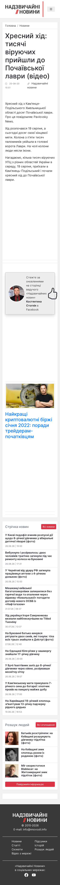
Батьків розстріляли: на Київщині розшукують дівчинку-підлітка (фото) (37, 737)
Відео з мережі (21, 853)
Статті (16, 845)
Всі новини (49, 526)
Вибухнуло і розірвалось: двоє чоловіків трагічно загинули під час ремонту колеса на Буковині (28, 556)
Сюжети (17, 849)
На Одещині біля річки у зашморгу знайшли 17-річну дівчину (28, 652)
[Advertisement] (30, 348)
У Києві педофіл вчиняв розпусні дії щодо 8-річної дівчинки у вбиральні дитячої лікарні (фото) (29, 538)
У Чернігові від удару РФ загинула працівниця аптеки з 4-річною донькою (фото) (27, 573)
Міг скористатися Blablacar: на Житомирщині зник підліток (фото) (34, 770)
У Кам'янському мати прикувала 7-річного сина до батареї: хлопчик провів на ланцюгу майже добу (28, 686)
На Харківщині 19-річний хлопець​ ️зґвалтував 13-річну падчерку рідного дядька (27, 704)
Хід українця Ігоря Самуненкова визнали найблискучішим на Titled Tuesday (28, 618)
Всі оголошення (46, 724)
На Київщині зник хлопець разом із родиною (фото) (32, 752)
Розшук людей (44, 849)
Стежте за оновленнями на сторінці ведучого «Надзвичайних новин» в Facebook (36, 293)
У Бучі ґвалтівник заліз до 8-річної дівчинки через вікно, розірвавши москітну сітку (28, 668)
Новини (25, 25)
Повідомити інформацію (30, 784)
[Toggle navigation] (51, 9)
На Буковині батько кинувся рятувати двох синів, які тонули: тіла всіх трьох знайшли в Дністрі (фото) (29, 636)
